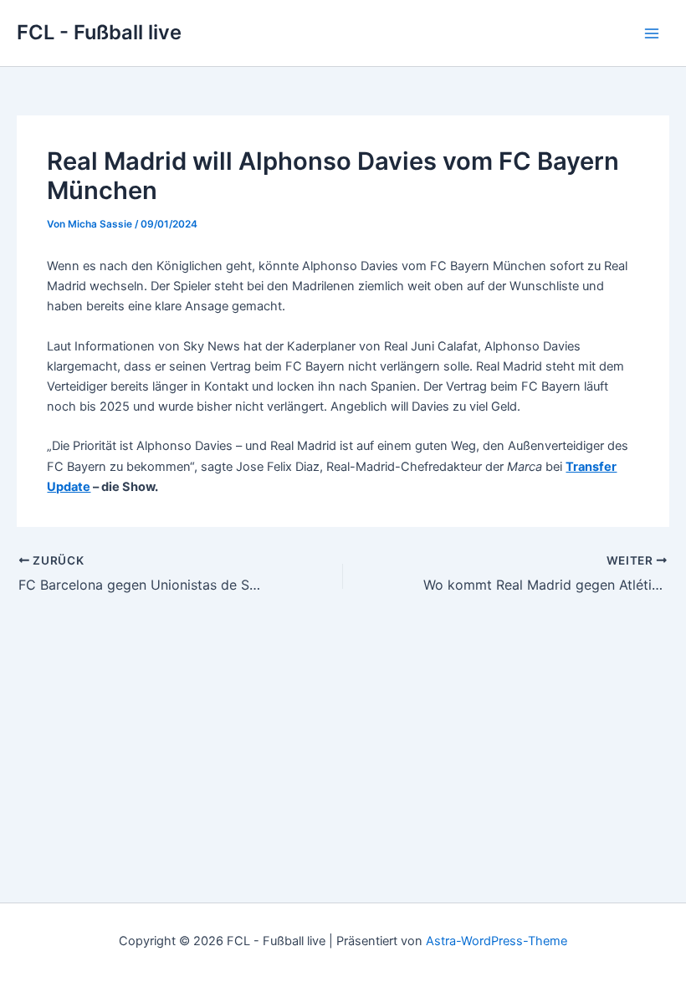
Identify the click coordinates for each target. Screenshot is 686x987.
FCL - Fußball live (99, 32)
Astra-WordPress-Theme (496, 941)
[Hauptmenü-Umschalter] (651, 33)
